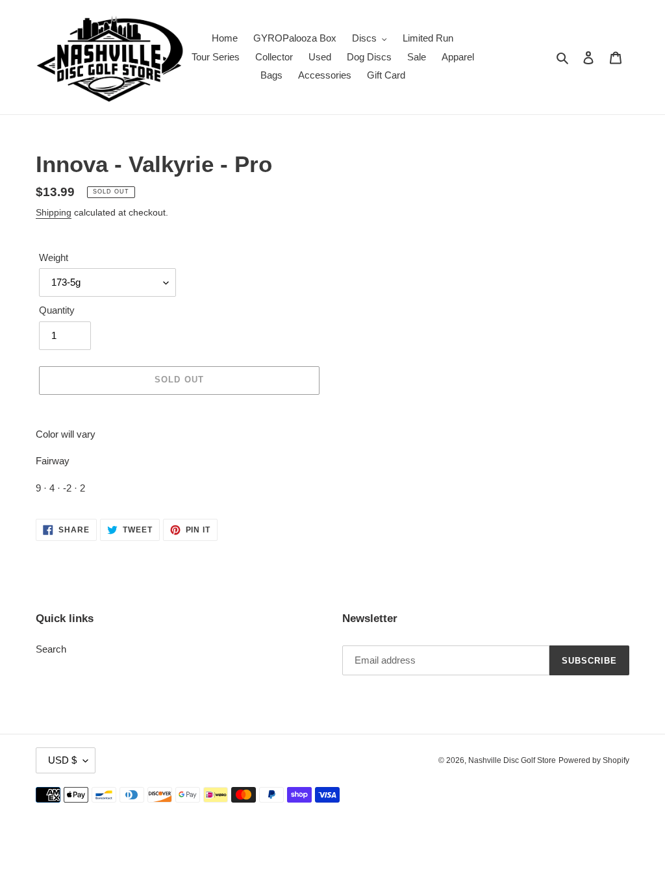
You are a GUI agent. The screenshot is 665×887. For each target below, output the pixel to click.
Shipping (53, 212)
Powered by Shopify (593, 760)
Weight (53, 257)
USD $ (62, 760)
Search (51, 649)
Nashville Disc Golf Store (512, 760)
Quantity (57, 310)
